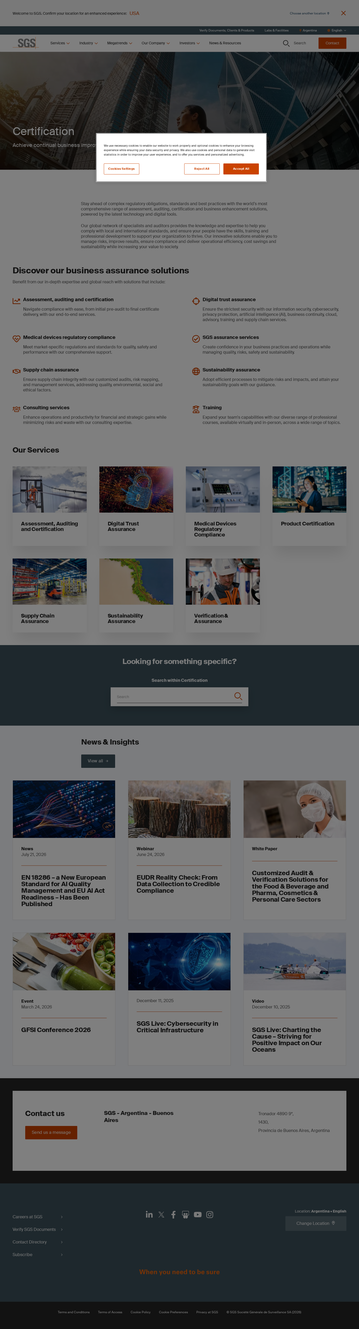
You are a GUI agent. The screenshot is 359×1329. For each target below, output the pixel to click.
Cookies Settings (121, 169)
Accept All (241, 169)
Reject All (201, 169)
